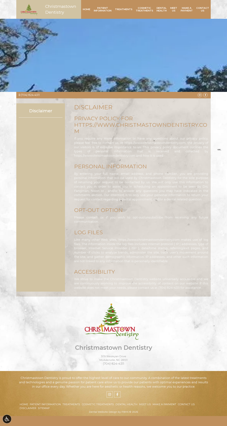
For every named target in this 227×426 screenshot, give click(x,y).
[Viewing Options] (6, 419)
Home (86, 9)
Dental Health (126, 404)
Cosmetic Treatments (98, 404)
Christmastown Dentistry (113, 347)
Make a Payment (164, 404)
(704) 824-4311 (30, 95)
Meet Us (145, 404)
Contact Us (186, 404)
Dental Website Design (103, 411)
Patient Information (45, 404)
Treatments (123, 9)
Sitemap (44, 408)
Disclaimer (40, 110)
